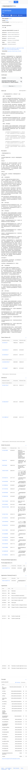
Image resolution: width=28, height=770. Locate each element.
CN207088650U (5, 540)
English (10, 18)
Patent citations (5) (7, 48)
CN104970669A (5, 492)
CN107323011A (5, 477)
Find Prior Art (14, 15)
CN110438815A (5, 554)
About (2, 768)
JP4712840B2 (4, 368)
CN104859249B (5, 551)
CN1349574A (4, 342)
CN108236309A (5, 401)
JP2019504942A (5, 521)
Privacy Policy (3, 769)
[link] (4, 687)
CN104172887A (5, 530)
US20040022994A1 (6, 361)
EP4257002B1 (4, 465)
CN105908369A (5, 485)
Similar (21, 15)
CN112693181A (5, 517)
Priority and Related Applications (13, 49)
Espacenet (10, 51)
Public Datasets (16, 768)
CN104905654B (5, 537)
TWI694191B (4, 460)
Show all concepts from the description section (11, 758)
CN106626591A (5, 525)
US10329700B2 (5, 450)
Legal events (18, 48)
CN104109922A (5, 504)
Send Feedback (8, 768)
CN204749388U (5, 547)
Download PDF (7, 15)
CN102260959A (5, 481)
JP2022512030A (5, 470)
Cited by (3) (14, 48)
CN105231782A (5, 385)
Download (18, 682)
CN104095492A (5, 354)
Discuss (19, 51)
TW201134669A (5, 501)
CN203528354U (5, 349)
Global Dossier (15, 51)
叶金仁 (7, 20)
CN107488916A (5, 417)
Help (9, 769)
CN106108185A (5, 543)
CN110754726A (5, 488)
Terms (22, 768)
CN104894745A (5, 496)
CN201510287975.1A (6, 568)
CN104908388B (5, 533)
